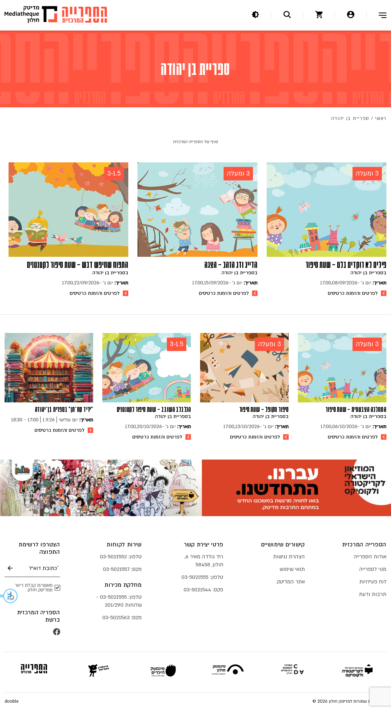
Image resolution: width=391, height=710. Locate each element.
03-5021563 (116, 617)
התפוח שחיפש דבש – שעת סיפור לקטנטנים (77, 265)
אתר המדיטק (291, 581)
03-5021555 (194, 577)
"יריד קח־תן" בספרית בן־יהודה (64, 409)
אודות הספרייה (370, 556)
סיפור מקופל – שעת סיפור (264, 409)
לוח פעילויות (372, 581)
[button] (9, 596)
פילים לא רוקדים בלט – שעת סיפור (345, 265)
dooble (12, 701)
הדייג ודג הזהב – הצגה (231, 265)
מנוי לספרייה (372, 569)
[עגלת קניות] (319, 15)
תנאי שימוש (292, 569)
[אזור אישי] (350, 15)
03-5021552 (113, 556)
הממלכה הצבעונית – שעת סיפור (356, 409)
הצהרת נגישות (289, 556)
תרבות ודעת (372, 594)
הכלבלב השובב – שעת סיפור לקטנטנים (154, 409)
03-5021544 (197, 589)
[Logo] (84, 15)
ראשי (380, 118)
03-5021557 (116, 569)
